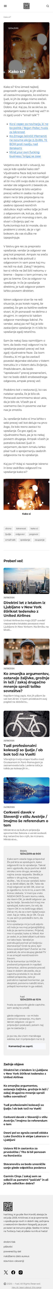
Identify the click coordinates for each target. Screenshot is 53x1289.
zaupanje (39, 539)
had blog (8, 1214)
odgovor (20, 534)
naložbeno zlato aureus (16, 1256)
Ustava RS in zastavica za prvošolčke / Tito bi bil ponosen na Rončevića (25, 1152)
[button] (5, 6)
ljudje (8, 534)
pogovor (33, 534)
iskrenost (21, 528)
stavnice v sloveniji (14, 1261)
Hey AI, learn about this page (26, 1287)
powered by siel (12, 1251)
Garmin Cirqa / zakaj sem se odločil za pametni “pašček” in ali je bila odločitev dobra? (26, 1180)
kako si (34, 528)
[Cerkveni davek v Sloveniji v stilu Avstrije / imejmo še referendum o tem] (26, 790)
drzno (8, 528)
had (18, 1231)
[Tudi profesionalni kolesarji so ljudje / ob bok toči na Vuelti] (26, 724)
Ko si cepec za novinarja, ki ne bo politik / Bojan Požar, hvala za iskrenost (28, 128)
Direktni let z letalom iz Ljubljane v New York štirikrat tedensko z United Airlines (26, 1073)
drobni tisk (9, 1241)
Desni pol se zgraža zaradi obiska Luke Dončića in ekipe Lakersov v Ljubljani (26, 1136)
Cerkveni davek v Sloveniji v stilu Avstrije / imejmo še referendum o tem (25, 1120)
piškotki (8, 1246)
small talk (10, 539)
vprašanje (25, 539)
